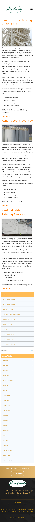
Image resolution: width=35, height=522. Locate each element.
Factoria (5, 420)
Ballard (5, 370)
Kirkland (5, 440)
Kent (4, 435)
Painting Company (8, 334)
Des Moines (7, 410)
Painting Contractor (9, 339)
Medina (5, 445)
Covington (6, 405)
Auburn (5, 365)
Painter (5, 329)
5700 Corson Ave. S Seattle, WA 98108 (17, 504)
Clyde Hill (6, 400)
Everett (5, 415)
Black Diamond (8, 380)
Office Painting (7, 324)
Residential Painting (9, 344)
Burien (5, 390)
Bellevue (6, 375)
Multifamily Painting (9, 319)
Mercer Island (7, 450)
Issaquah (6, 430)
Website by (17, 517)
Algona (5, 360)
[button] (31, 9)
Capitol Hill (6, 395)
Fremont (6, 425)
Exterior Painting (8, 309)
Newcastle (6, 455)
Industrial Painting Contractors (12, 314)
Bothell (5, 385)
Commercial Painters (9, 299)
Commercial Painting (9, 304)
